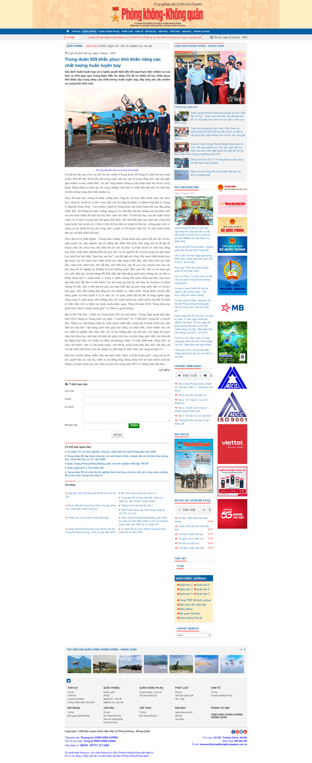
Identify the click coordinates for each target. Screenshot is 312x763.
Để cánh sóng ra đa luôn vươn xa (138, 493)
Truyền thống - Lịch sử (150, 692)
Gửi (119, 434)
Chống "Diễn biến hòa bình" (81, 702)
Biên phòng (186, 609)
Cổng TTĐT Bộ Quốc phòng (195, 600)
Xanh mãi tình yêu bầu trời (193, 395)
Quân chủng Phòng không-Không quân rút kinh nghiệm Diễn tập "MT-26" (108, 463)
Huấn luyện (92, 46)
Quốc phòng (89, 31)
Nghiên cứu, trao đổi (141, 46)
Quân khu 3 (186, 589)
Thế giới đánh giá (148, 695)
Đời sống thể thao (148, 716)
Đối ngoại (150, 31)
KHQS (102, 46)
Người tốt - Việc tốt (118, 46)
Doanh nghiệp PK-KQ (221, 695)
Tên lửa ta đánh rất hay (191, 534)
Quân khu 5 (186, 594)
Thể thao (175, 31)
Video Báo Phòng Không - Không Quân (199, 46)
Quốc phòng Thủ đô (191, 618)
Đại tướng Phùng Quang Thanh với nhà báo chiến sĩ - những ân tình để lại (194, 387)
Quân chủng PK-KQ (109, 31)
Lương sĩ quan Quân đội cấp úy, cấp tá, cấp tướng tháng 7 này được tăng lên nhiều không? (192, 291)
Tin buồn (179, 719)
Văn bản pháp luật (184, 695)
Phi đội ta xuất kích (189, 543)
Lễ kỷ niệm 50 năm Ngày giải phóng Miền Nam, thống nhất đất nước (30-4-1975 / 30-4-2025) (194, 259)
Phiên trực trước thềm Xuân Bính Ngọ (88, 517)
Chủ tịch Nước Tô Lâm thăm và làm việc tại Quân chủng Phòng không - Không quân (194, 279)
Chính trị (72, 695)
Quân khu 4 (203, 589)
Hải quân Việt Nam (190, 613)
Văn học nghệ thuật (113, 719)
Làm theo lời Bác (76, 699)
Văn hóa (163, 31)
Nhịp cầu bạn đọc (183, 712)
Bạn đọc (187, 31)
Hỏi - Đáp (180, 699)
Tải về (210, 521)
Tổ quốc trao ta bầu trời (191, 538)
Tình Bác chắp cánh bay (191, 548)
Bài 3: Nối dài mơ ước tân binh (195, 415)
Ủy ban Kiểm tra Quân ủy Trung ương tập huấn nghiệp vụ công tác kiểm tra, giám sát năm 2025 (192, 37)
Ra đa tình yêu (110, 722)
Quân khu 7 (203, 594)
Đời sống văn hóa (112, 716)
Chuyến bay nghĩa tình (185, 107)
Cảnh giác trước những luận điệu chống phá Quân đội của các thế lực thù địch (194, 353)
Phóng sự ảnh (201, 31)
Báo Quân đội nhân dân (193, 604)
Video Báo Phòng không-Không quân (227, 716)
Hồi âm (178, 716)
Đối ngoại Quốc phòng (79, 716)
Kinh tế (139, 31)
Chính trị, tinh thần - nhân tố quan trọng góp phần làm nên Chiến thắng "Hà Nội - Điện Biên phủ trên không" (193, 341)
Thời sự (76, 31)
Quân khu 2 (203, 584)
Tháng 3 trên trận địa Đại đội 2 (137, 505)
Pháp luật (127, 31)
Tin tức (71, 692)
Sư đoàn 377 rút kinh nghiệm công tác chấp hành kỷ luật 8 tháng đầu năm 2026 (111, 451)
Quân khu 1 (186, 584)
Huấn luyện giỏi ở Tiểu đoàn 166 (85, 467)
